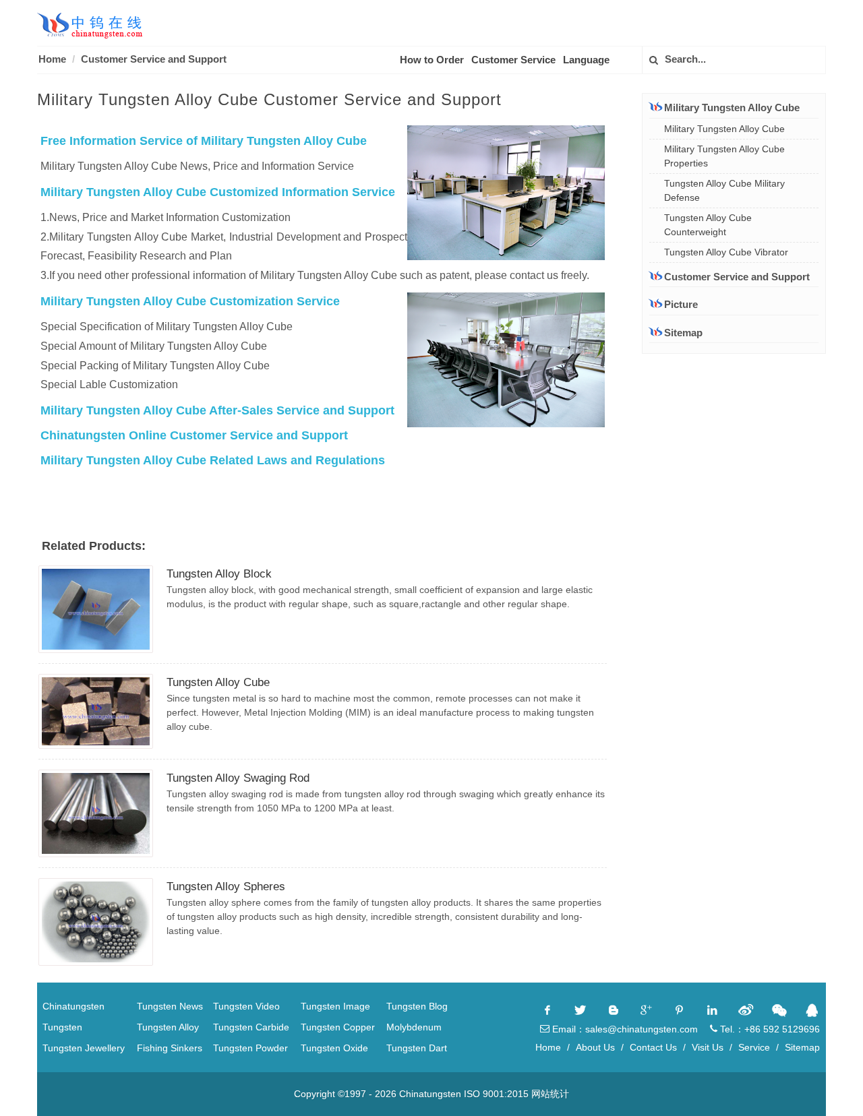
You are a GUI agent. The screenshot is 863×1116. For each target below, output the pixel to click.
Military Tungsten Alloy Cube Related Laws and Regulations (212, 460)
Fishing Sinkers (169, 1048)
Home (52, 59)
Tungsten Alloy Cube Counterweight (708, 224)
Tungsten (62, 1027)
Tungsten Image (335, 1006)
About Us (595, 1047)
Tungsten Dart (416, 1048)
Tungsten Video (246, 1006)
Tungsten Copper (338, 1027)
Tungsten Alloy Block (219, 573)
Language (586, 59)
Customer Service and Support (154, 59)
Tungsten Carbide (251, 1027)
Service (754, 1047)
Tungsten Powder (250, 1048)
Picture (681, 304)
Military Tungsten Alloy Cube (724, 128)
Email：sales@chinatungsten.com (623, 1029)
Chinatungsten (73, 1006)
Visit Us (707, 1047)
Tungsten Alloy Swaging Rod (238, 778)
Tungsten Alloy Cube (218, 682)
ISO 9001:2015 (496, 1093)
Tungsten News (170, 1006)
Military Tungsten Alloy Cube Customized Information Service (217, 192)
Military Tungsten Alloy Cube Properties (724, 156)
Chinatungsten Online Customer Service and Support (194, 435)
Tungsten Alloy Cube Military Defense (724, 190)
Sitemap (683, 332)
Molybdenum (414, 1027)
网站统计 (550, 1093)
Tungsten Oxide (334, 1048)
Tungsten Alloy (168, 1027)
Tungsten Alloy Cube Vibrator (726, 252)
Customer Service (513, 59)
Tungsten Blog (417, 1006)
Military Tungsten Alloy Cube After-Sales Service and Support (217, 410)
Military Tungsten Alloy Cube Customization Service (190, 301)
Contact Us (653, 1047)
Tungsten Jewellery (83, 1048)
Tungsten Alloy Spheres (226, 886)
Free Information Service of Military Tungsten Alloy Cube (203, 141)
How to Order (432, 59)
